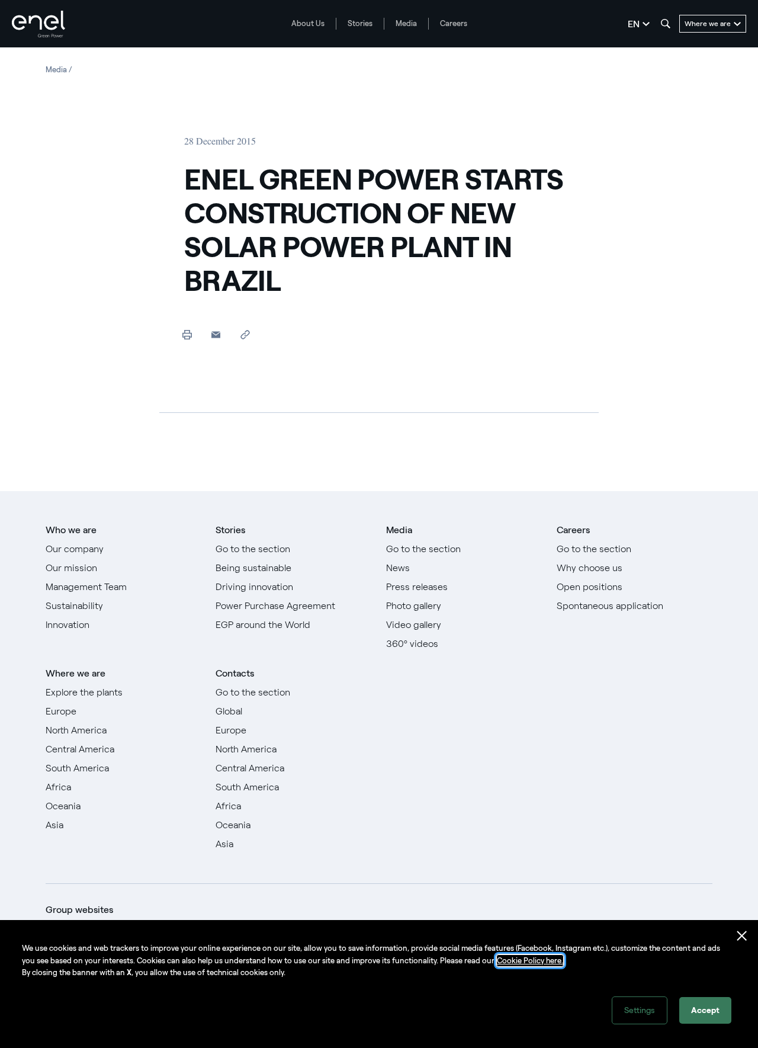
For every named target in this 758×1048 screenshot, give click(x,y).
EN (634, 24)
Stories (360, 23)
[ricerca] (666, 24)
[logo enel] (38, 24)
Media (406, 23)
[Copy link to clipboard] (245, 334)
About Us (308, 23)
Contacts (235, 673)
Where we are (75, 673)
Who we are (71, 530)
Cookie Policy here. (530, 960)
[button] (216, 334)
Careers (453, 23)
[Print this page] (187, 334)
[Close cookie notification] (742, 936)
